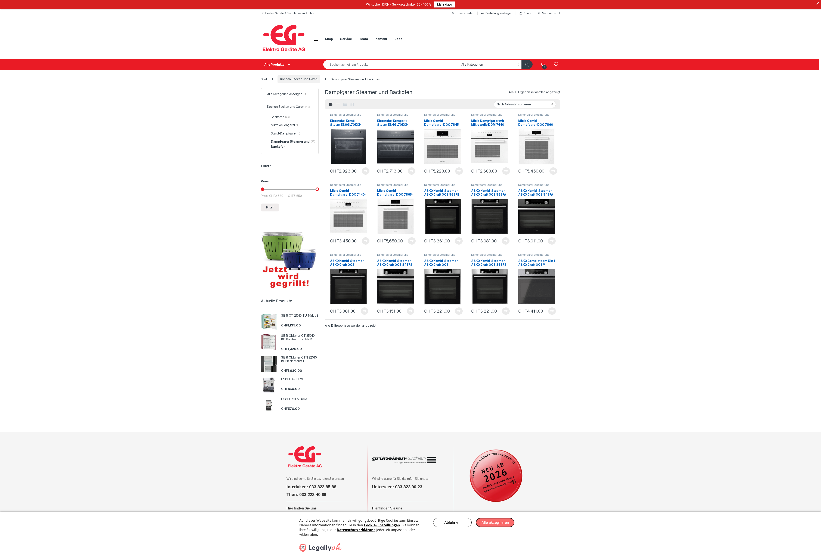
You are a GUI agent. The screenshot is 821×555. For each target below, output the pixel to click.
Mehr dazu (444, 4)
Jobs (398, 39)
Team (363, 39)
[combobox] (391, 64)
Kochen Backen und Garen (298, 79)
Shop (527, 13)
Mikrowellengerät (284, 125)
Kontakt (381, 39)
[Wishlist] (556, 64)
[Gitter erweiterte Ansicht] (338, 104)
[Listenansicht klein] (352, 104)
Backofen (280, 117)
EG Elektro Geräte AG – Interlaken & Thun (288, 13)
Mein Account (551, 13)
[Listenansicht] (345, 104)
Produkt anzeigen (362, 171)
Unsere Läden (465, 13)
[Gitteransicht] (331, 104)
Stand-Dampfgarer (285, 133)
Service (346, 39)
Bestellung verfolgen (499, 13)
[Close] (818, 3)
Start (264, 79)
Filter (270, 207)
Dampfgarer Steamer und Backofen (345, 116)
